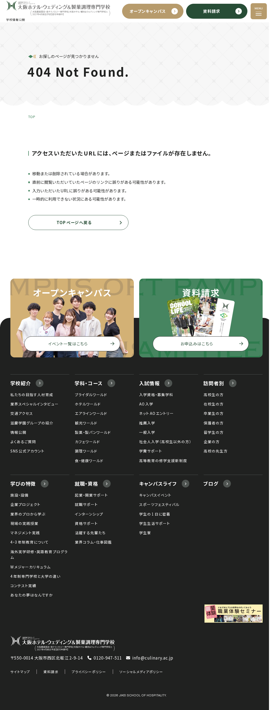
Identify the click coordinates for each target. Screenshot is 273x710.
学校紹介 (20, 383)
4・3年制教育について (29, 542)
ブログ (210, 483)
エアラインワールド (91, 413)
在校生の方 (214, 404)
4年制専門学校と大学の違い (35, 576)
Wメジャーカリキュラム (30, 566)
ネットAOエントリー (156, 413)
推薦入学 (147, 423)
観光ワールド (86, 423)
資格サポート (86, 523)
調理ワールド (86, 451)
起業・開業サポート (91, 495)
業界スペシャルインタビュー (34, 404)
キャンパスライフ (158, 483)
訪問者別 (213, 383)
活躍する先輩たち (90, 532)
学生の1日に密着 (154, 514)
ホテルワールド (88, 404)
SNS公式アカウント (27, 451)
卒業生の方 (214, 413)
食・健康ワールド (89, 460)
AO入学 (146, 404)
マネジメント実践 (25, 532)
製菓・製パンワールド (93, 432)
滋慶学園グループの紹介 (31, 423)
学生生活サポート (154, 523)
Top (32, 116)
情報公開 (18, 432)
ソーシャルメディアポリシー (141, 671)
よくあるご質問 (23, 441)
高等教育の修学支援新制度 (163, 460)
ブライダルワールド (91, 394)
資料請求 (50, 671)
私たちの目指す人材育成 (31, 394)
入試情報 (149, 383)
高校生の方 (214, 394)
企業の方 (212, 441)
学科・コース (89, 383)
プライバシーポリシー (89, 671)
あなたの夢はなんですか (31, 595)
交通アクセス (21, 413)
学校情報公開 (15, 20)
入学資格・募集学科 (156, 394)
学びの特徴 (23, 483)
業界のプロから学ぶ (27, 514)
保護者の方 (214, 423)
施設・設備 (19, 495)
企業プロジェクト (25, 504)
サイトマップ (20, 671)
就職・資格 (86, 483)
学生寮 (145, 532)
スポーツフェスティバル (159, 504)
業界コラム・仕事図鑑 (93, 542)
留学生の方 (214, 432)
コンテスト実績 (23, 585)
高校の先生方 (216, 451)
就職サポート (86, 504)
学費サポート (150, 451)
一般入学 (147, 432)
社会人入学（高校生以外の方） (165, 441)
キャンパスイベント (155, 495)
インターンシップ (89, 514)
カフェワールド (87, 441)
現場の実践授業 (24, 523)
